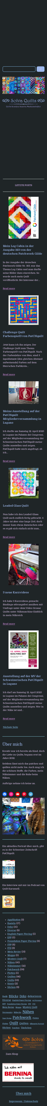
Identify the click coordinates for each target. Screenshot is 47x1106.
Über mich (23, 1093)
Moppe (11, 955)
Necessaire (7, 1012)
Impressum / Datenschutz (23, 1101)
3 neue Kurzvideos (16, 592)
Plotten (11, 973)
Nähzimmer (14, 966)
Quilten (11, 976)
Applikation (14, 920)
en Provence (37, 1000)
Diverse (11, 930)
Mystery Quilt (15, 959)
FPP (9, 944)
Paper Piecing (6, 1018)
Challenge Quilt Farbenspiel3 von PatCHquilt (23, 334)
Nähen (11, 962)
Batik (5, 996)
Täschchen (26, 1028)
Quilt (14, 1023)
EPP (9, 937)
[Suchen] (40, 69)
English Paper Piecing (19, 934)
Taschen (16, 1028)
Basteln (11, 923)
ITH (9, 948)
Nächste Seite (10, 727)
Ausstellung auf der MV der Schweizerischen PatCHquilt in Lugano (23, 680)
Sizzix (10, 983)
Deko (10, 927)
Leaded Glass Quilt (16, 505)
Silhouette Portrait (37, 1024)
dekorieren (34, 996)
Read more (9, 288)
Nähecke (17, 1012)
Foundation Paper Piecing (21, 941)
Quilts (10, 980)
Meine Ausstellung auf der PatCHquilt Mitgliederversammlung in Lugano (22, 417)
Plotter (5, 1024)
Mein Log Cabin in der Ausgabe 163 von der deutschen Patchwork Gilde (22, 249)
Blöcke (13, 996)
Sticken (11, 987)
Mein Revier (14, 951)
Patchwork (13, 969)
